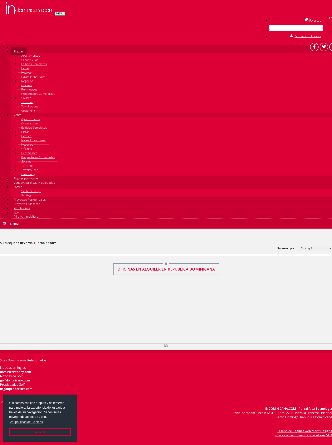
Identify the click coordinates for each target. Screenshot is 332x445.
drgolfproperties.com (16, 389)
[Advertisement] (166, 315)
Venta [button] (17, 115)
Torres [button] (18, 187)
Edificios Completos (34, 64)
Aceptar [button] (40, 431)
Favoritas (315, 20)
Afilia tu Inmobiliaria (26, 216)
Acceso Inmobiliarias (308, 36)
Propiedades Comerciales (38, 94)
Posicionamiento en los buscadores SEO (303, 435)
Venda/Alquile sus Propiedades (34, 182)
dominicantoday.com (15, 372)
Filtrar (14, 224)
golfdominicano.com (15, 380)
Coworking (28, 110)
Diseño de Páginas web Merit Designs (304, 431)
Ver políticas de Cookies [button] (26, 422)
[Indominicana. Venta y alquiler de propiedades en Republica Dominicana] (30, 13)
